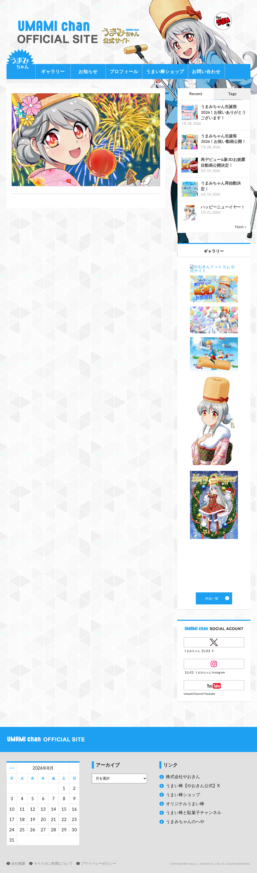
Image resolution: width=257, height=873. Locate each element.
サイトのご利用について (53, 863)
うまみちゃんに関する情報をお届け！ (20, 63)
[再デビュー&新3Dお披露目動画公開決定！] (189, 172)
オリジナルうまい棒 (185, 803)
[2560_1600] (86, 184)
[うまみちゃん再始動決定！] (189, 196)
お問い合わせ (206, 71)
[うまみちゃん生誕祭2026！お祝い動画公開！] (189, 148)
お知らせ (88, 71)
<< (11, 768)
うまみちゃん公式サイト (80, 32)
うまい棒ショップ (165, 71)
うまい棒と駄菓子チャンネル (193, 812)
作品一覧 (214, 424)
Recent (195, 93)
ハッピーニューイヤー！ (223, 206)
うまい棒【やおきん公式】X (193, 785)
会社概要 (18, 863)
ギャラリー (53, 71)
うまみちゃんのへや (185, 821)
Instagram (214, 664)
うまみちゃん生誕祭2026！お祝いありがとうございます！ (223, 112)
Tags (232, 93)
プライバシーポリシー (98, 863)
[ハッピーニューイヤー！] (189, 219)
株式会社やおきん (183, 776)
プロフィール (124, 71)
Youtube (214, 685)
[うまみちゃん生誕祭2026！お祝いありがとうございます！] (189, 119)
